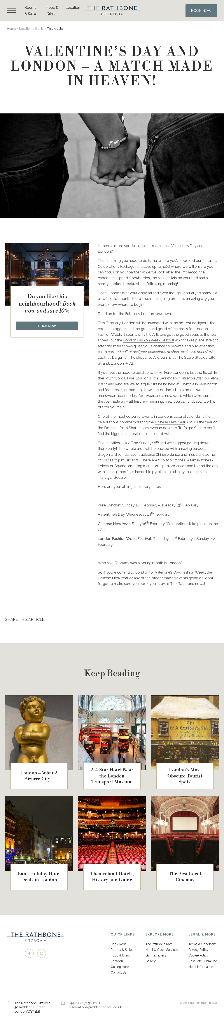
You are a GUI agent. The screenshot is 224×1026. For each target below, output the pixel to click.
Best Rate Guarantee (203, 961)
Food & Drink (120, 955)
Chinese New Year (170, 422)
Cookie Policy (198, 955)
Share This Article (24, 619)
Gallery (150, 961)
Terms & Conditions (203, 944)
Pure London (175, 372)
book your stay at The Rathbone (167, 583)
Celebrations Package (116, 266)
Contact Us (118, 972)
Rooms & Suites (122, 949)
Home (11, 28)
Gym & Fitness (155, 955)
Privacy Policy (198, 949)
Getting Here (120, 967)
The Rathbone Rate (158, 944)
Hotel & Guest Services (161, 949)
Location (73, 7)
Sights (39, 28)
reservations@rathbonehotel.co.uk (95, 1007)
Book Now (47, 326)
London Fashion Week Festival (148, 340)
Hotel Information (201, 967)
